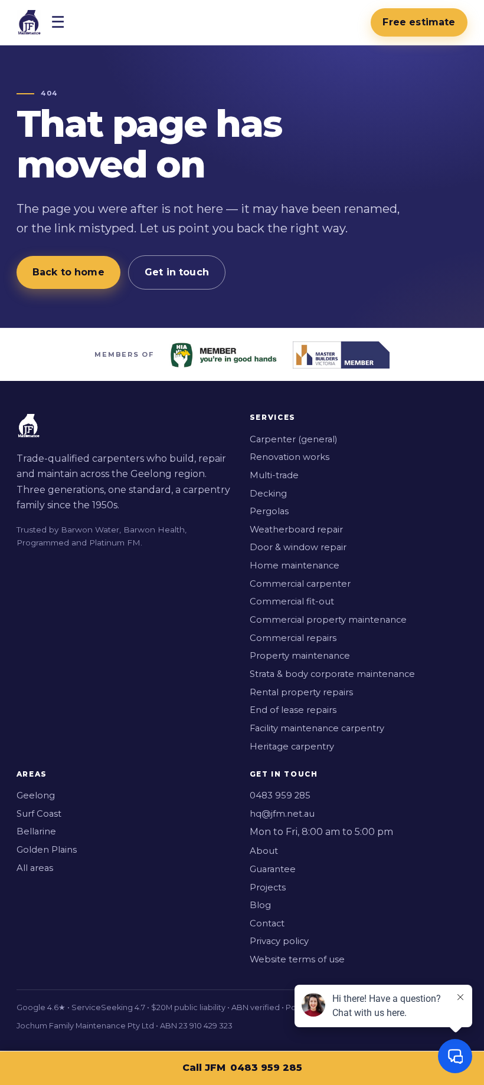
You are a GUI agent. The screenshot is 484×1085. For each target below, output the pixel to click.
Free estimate (418, 22)
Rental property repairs (301, 692)
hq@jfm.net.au (282, 813)
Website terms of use (297, 959)
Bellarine (36, 831)
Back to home (68, 272)
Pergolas (269, 511)
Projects (268, 887)
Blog (260, 905)
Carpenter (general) (293, 439)
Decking (268, 493)
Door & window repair (298, 547)
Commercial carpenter (300, 583)
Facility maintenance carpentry (317, 728)
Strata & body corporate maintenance (332, 674)
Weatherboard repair (296, 529)
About (264, 851)
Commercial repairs (293, 638)
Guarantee (273, 869)
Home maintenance (294, 565)
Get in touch (177, 272)
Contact (267, 923)
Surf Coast (39, 813)
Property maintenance (300, 655)
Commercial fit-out (292, 601)
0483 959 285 (266, 1067)
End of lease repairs (293, 710)
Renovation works (289, 457)
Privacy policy (279, 941)
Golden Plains (47, 849)
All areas (35, 868)
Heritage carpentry (292, 746)
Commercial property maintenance (328, 619)
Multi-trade (274, 475)
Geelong (36, 795)
